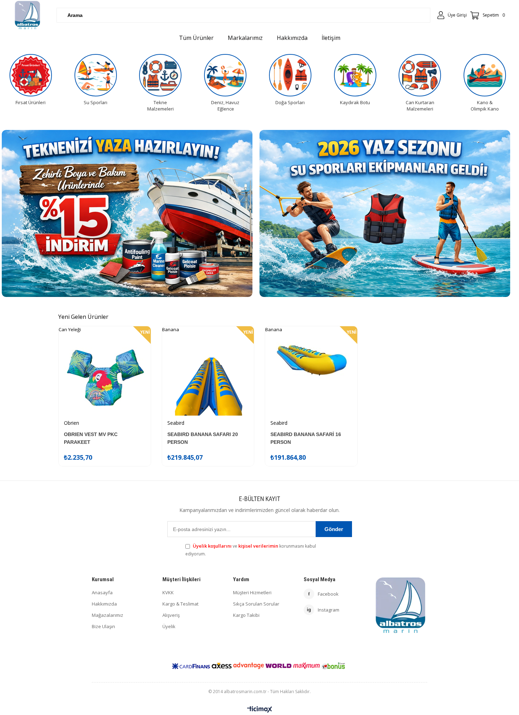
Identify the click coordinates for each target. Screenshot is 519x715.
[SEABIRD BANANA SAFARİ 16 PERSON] (311, 377)
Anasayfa (102, 592)
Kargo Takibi (246, 615)
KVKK (168, 592)
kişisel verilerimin (258, 546)
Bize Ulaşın (103, 626)
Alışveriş (171, 615)
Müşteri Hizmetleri (252, 592)
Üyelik (168, 626)
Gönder (333, 529)
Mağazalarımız (107, 615)
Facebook (323, 594)
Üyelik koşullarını (212, 546)
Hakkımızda (104, 604)
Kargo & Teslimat (180, 604)
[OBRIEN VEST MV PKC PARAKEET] (104, 377)
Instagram (323, 610)
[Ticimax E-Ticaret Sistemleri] (259, 709)
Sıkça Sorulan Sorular (256, 604)
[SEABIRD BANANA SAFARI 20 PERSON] (208, 377)
